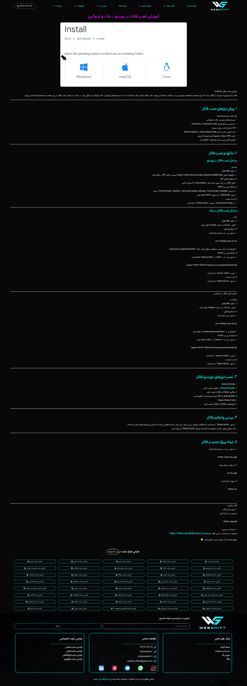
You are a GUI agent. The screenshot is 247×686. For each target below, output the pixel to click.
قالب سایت (170, 6)
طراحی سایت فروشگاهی (72, 655)
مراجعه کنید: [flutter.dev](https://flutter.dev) (190, 533)
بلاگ (228, 659)
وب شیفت (105, 679)
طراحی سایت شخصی (73, 647)
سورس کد (102, 6)
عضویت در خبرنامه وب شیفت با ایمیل (174, 618)
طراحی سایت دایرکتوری (73, 659)
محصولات (80, 6)
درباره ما (59, 6)
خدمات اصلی (146, 6)
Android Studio (227, 388)
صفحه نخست (192, 6)
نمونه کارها (123, 6)
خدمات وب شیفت (222, 651)
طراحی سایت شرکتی (74, 651)
